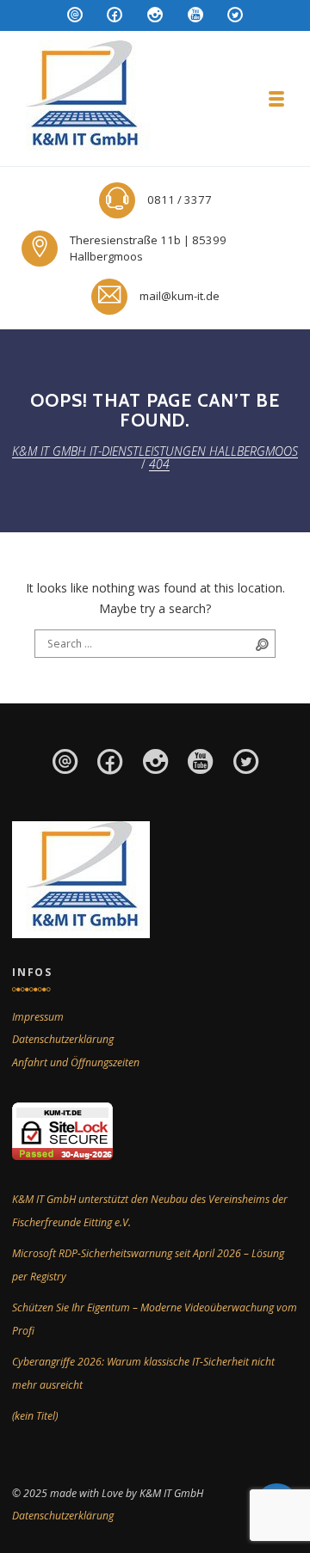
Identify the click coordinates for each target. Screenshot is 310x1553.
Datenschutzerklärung (63, 1039)
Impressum (38, 1017)
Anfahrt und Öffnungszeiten (76, 1062)
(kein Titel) (35, 1416)
